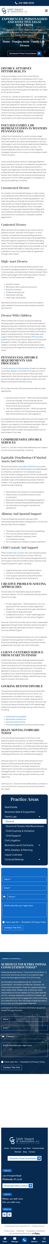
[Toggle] (46, 10)
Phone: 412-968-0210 (12, 1198)
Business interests (14, 289)
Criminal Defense (14, 859)
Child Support (13, 835)
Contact (32, 1152)
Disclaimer (26, 922)
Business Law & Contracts (19, 845)
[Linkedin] (9, 1214)
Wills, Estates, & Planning (18, 850)
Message (15, 1241)
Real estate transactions (16, 719)
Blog (25, 1152)
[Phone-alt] (24, 1240)
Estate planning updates (16, 716)
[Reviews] (34, 1238)
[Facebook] (4, 1214)
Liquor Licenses (13, 854)
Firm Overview (16, 1148)
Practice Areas (38, 1148)
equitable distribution (28, 466)
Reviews (18, 1152)
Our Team (27, 1148)
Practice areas (20, 41)
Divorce (10, 821)
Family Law (11, 816)
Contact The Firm (12, 927)
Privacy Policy (39, 922)
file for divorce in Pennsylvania (16, 368)
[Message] (14, 1238)
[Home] (4, 1238)
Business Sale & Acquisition (20, 811)
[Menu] (44, 1238)
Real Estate (11, 807)
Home (6, 41)
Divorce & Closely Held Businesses (25, 826)
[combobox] (4, 896)
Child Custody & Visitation (20, 830)
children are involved (15, 553)
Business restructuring (15, 722)
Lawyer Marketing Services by (20, 1233)
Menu (44, 1241)
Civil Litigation (12, 840)
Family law (38, 41)
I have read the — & (25, 922)
